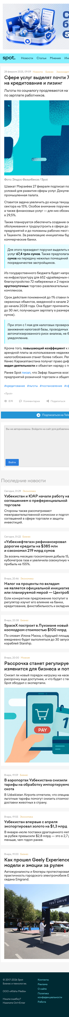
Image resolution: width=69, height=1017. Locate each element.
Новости (27, 58)
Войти (12, 462)
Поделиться (57, 401)
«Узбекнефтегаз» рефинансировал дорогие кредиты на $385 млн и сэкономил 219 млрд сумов (35, 546)
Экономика (29, 491)
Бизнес (26, 536)
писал (26, 372)
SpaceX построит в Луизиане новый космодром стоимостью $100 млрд (36, 627)
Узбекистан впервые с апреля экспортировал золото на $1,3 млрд (35, 824)
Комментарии (31, 401)
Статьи (41, 58)
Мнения (55, 58)
